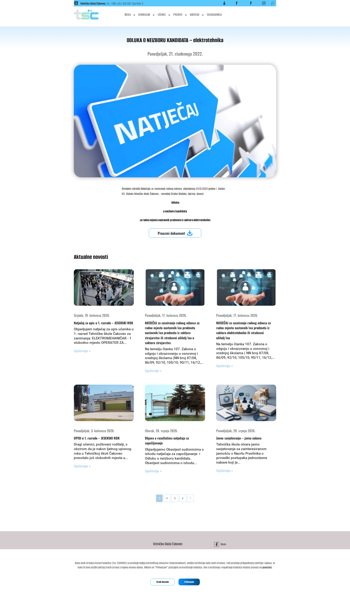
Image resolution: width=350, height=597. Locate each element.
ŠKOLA (128, 14)
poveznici (267, 567)
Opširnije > (82, 351)
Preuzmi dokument (171, 233)
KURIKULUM (144, 14)
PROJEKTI (177, 14)
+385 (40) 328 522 (121, 3)
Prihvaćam (189, 582)
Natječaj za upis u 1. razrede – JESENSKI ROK (103, 322)
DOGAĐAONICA (214, 14)
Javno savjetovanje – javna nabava (238, 438)
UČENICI (162, 14)
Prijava (220, 3)
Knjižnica (245, 3)
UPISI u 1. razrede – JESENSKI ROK (97, 438)
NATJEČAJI (194, 14)
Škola (232, 3)
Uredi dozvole (162, 582)
